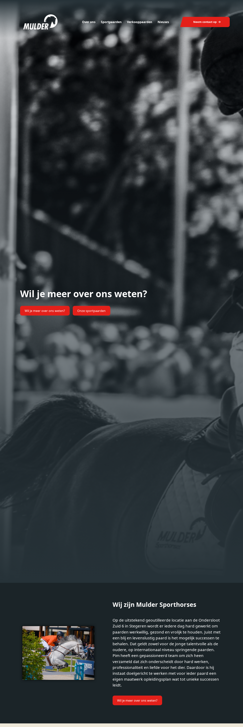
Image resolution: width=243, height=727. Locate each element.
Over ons (88, 22)
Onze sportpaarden (91, 311)
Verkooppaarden (139, 22)
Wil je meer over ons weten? (45, 311)
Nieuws (163, 22)
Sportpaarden (111, 22)
